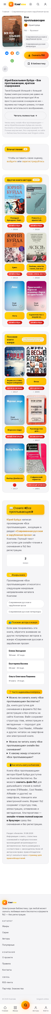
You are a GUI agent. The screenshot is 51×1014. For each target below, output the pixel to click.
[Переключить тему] (30, 4)
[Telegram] (17, 53)
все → (36, 180)
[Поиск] (38, 4)
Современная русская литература (35, 45)
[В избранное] (21, 209)
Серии (5, 932)
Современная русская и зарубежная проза (30, 12)
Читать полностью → (25, 115)
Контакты (7, 970)
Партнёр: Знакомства (13, 988)
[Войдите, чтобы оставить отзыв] (5, 69)
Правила (6, 963)
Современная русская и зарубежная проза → (32, 339)
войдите (12, 161)
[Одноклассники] (12, 53)
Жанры (15, 1011)
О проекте (7, 957)
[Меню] (4, 4)
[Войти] (45, 4)
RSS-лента (7, 982)
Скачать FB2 (38, 55)
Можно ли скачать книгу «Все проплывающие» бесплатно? (25, 699)
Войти (45, 1011)
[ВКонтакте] (7, 53)
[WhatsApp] (12, 61)
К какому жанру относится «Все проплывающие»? (23, 755)
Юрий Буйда (14, 519)
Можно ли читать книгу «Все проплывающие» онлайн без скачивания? (24, 745)
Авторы (36, 1011)
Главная (5, 12)
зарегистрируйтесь (33, 161)
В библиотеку (38, 63)
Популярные (8, 945)
